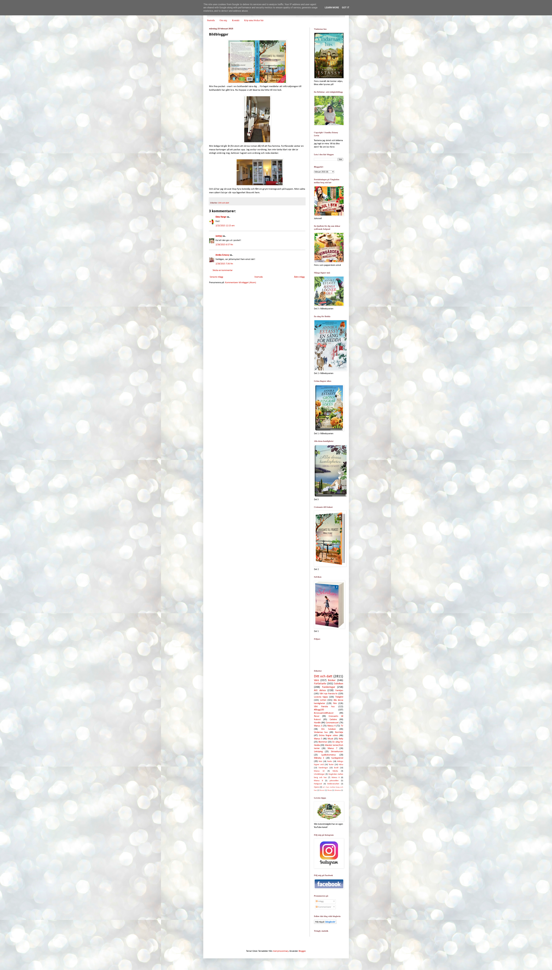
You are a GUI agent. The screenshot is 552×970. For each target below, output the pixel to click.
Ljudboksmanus (328, 755)
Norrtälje (339, 732)
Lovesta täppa (321, 697)
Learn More (332, 7)
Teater (331, 765)
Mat (320, 761)
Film (335, 703)
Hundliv (317, 723)
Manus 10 (319, 771)
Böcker (332, 680)
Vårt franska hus (324, 706)
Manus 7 (332, 748)
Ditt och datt (223, 203)
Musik (330, 739)
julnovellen (334, 781)
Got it (345, 7)
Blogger (302, 951)
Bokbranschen (333, 784)
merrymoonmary (281, 951)
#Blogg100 (319, 710)
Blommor (322, 742)
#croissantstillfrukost (324, 713)
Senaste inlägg (216, 277)
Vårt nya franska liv (328, 694)
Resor (316, 716)
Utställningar (319, 774)
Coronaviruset (332, 723)
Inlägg (321, 901)
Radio (329, 761)
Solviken (338, 683)
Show (329, 790)
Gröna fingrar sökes (328, 735)
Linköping (318, 751)
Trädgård (339, 697)
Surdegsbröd (337, 758)
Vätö (316, 680)
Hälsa (341, 765)
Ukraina (338, 790)
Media (335, 771)
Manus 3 (318, 726)
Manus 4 (331, 726)
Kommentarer (324, 907)
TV (342, 726)
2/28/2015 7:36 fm (224, 264)
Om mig (223, 20)
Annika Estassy (222, 255)
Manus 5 (318, 739)
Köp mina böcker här (253, 20)
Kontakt (235, 20)
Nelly (341, 739)
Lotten (323, 700)
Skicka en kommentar (223, 270)
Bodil (336, 768)
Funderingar (328, 687)
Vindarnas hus (321, 732)
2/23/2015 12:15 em (225, 226)
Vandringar (323, 768)
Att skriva (320, 690)
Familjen (339, 690)
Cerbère (333, 719)
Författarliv (320, 683)
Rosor (322, 790)
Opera (316, 787)
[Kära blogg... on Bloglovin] (325, 923)
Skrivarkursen (337, 751)
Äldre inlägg (299, 277)
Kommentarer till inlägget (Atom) (240, 282)
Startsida (211, 20)
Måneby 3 (319, 758)
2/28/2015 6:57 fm (224, 245)
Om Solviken (328, 729)
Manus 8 (318, 781)
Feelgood (318, 784)
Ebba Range (220, 217)
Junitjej (218, 236)
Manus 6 (336, 777)
